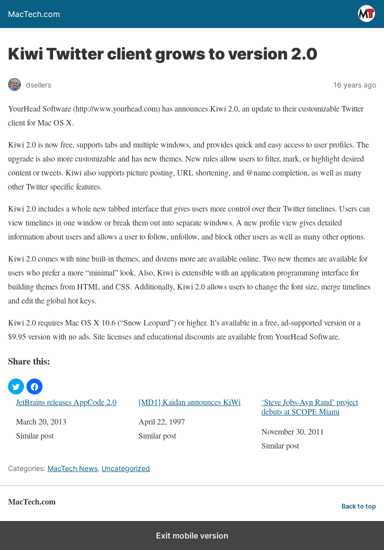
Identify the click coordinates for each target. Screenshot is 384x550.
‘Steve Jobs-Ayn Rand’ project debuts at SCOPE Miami (310, 406)
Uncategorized (126, 468)
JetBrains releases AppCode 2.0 (66, 401)
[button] (16, 386)
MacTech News (73, 468)
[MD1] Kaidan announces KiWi (189, 401)
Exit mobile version (192, 535)
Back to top (359, 506)
